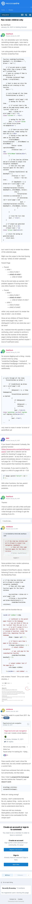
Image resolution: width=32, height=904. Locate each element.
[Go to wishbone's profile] (3, 528)
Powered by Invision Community (16, 901)
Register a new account (16, 849)
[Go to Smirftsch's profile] (3, 35)
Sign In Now (16, 864)
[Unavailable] (16, 692)
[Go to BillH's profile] (3, 439)
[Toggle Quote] (4, 534)
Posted (13, 36)
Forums (11, 10)
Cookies (20, 899)
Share (8, 875)
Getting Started (21, 27)
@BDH (6, 718)
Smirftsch (6, 25)
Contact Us (13, 899)
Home (3, 10)
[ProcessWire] (10, 3)
